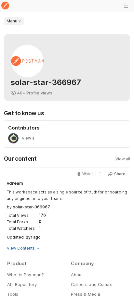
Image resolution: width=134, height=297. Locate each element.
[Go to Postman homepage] (5, 6)
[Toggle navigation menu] (126, 6)
